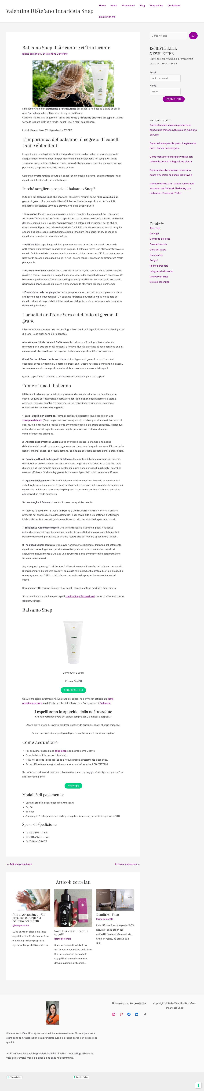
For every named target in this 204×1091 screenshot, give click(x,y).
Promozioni (128, 5)
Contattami (174, 5)
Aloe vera (155, 228)
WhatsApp (73, 785)
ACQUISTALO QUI (73, 690)
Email (153, 72)
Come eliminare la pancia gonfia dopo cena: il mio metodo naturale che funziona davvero (173, 130)
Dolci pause (156, 255)
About (113, 5)
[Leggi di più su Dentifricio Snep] (115, 899)
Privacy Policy (15, 1077)
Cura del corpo (158, 249)
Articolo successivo (127, 864)
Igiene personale (31, 53)
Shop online (156, 5)
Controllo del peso (160, 238)
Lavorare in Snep (159, 276)
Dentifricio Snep (107, 914)
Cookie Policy (82, 1077)
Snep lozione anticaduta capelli (71, 932)
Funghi (154, 260)
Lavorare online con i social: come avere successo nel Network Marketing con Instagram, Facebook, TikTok (172, 188)
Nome (153, 85)
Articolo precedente (19, 864)
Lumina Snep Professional (80, 596)
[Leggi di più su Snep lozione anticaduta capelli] (73, 908)
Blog (142, 5)
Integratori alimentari (162, 271)
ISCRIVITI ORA (174, 99)
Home (102, 5)
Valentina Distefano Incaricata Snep (50, 11)
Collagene (105, 703)
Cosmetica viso (158, 244)
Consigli (154, 233)
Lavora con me (107, 16)
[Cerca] (193, 35)
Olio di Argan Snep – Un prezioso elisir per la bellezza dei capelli (28, 918)
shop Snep (61, 750)
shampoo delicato (32, 420)
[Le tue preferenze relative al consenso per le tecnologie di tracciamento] (198, 1085)
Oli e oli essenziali (160, 281)
